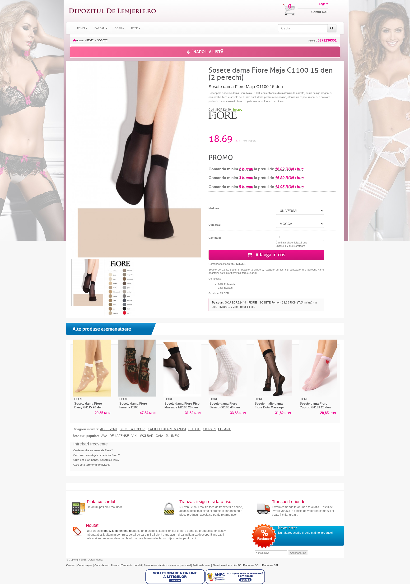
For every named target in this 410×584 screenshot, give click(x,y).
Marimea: (214, 208)
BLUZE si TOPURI (132, 429)
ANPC (237, 565)
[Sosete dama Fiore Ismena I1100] (137, 368)
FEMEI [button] (81, 28)
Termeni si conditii (131, 565)
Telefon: (322, 40)
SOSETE (102, 40)
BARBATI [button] (99, 28)
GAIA (159, 436)
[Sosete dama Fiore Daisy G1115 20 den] (92, 368)
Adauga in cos (269, 255)
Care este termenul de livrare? (92, 464)
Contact (71, 565)
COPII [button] (118, 28)
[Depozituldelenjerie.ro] (112, 11)
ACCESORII (108, 429)
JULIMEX (172, 436)
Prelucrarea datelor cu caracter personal (167, 565)
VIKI (134, 436)
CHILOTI (194, 429)
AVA (104, 436)
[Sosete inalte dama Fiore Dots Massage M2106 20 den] (273, 368)
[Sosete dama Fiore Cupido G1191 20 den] (318, 368)
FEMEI (90, 40)
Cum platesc (102, 565)
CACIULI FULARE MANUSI (167, 429)
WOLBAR (146, 436)
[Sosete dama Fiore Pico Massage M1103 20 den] (182, 368)
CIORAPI (209, 429)
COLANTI (224, 429)
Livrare (115, 565)
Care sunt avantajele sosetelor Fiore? (96, 455)
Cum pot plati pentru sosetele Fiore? (96, 459)
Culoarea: (215, 224)
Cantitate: (215, 237)
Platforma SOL (251, 565)
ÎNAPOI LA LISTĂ (208, 52)
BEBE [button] (134, 28)
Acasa (80, 40)
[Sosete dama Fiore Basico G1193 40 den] (228, 368)
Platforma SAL (270, 565)
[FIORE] (223, 114)
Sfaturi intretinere (223, 565)
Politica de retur (202, 565)
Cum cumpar (85, 565)
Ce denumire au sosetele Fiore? (93, 450)
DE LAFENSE (119, 436)
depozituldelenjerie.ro (117, 531)
